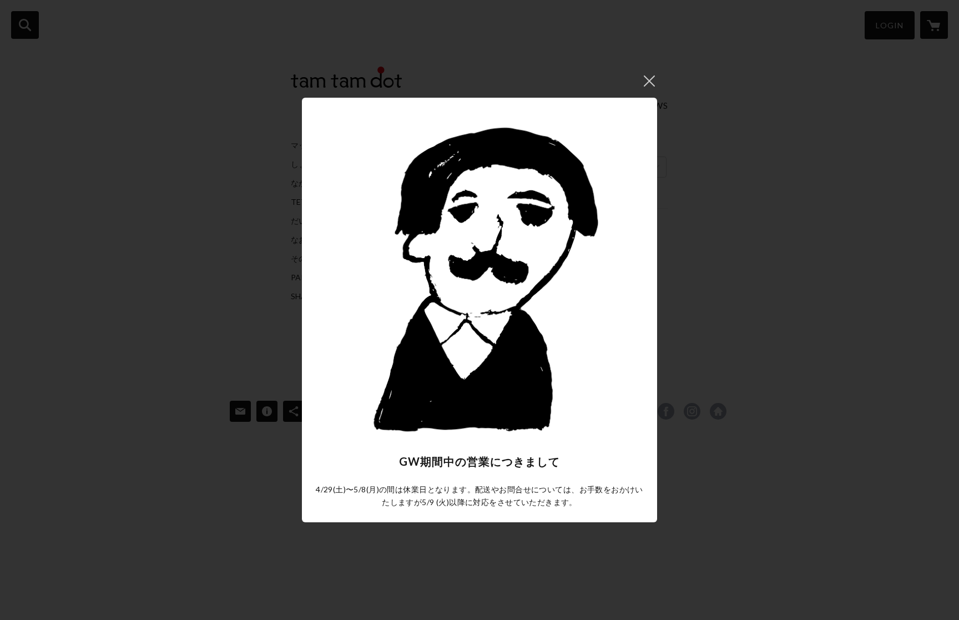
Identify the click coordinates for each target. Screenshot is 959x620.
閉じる (649, 81)
